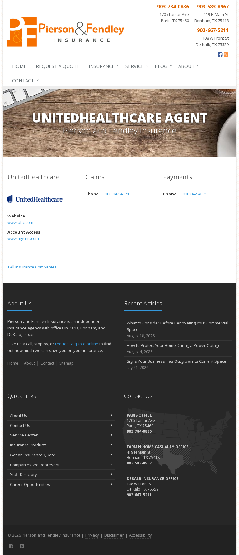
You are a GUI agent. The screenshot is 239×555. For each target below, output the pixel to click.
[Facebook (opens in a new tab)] (220, 54)
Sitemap (66, 363)
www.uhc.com (20, 222)
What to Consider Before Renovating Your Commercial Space (177, 329)
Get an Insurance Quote (32, 455)
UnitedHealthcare (35, 199)
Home (19, 66)
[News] (226, 54)
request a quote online (76, 344)
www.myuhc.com (23, 238)
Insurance (102, 66)
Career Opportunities (30, 484)
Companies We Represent (34, 465)
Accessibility (140, 535)
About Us (18, 415)
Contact (24, 80)
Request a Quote (57, 66)
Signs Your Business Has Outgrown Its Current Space (176, 364)
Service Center (24, 435)
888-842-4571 (117, 194)
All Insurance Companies (33, 267)
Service (135, 66)
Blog (162, 66)
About (187, 66)
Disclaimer (114, 535)
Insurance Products (28, 445)
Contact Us (20, 425)
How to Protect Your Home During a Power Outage (174, 348)
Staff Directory (23, 474)
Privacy (92, 535)
